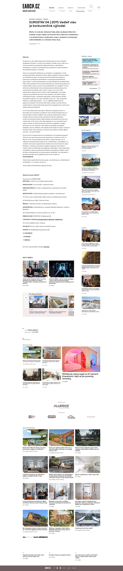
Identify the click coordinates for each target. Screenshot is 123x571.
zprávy (45, 19)
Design (70, 11)
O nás (64, 568)
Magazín (51, 8)
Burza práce (81, 8)
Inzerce (68, 568)
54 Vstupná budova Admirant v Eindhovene (49, 219)
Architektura (52, 11)
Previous (31, 301)
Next (72, 301)
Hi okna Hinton (35, 294)
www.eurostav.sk (28, 156)
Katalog (61, 8)
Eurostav (46, 247)
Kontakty (74, 568)
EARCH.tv (70, 8)
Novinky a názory (80, 11)
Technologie (62, 11)
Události (90, 11)
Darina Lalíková (32, 43)
